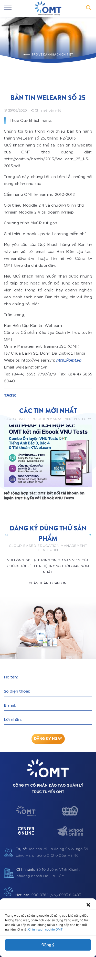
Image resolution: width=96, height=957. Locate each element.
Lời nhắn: (13, 719)
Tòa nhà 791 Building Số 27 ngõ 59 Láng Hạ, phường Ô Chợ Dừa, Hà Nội (52, 852)
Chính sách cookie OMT (45, 929)
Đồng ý (48, 944)
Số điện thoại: (17, 691)
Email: (10, 705)
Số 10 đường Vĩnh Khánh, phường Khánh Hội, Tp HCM (48, 873)
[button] (88, 904)
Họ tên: (11, 677)
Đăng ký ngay (48, 739)
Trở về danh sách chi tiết (52, 54)
